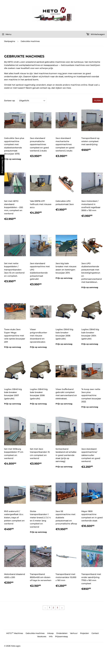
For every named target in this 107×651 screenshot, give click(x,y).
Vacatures (41, 636)
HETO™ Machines (14, 633)
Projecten (84, 633)
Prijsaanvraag (61, 636)
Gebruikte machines (35, 633)
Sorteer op (9, 100)
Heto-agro (15, 646)
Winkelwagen (97, 34)
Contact (95, 633)
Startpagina (9, 41)
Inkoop (50, 633)
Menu (8, 34)
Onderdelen (61, 633)
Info (51, 636)
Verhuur (73, 633)
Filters (97, 100)
